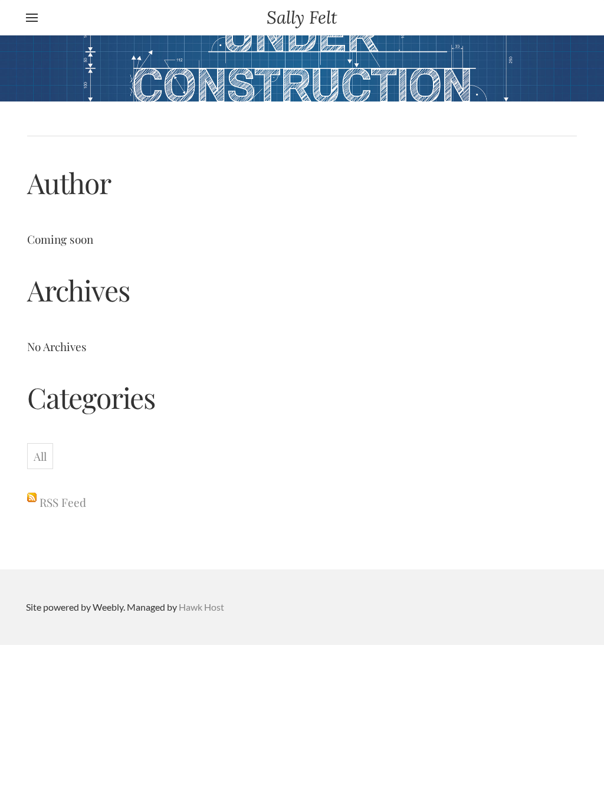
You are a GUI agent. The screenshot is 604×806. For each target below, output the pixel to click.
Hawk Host (201, 606)
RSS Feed (63, 502)
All (40, 456)
